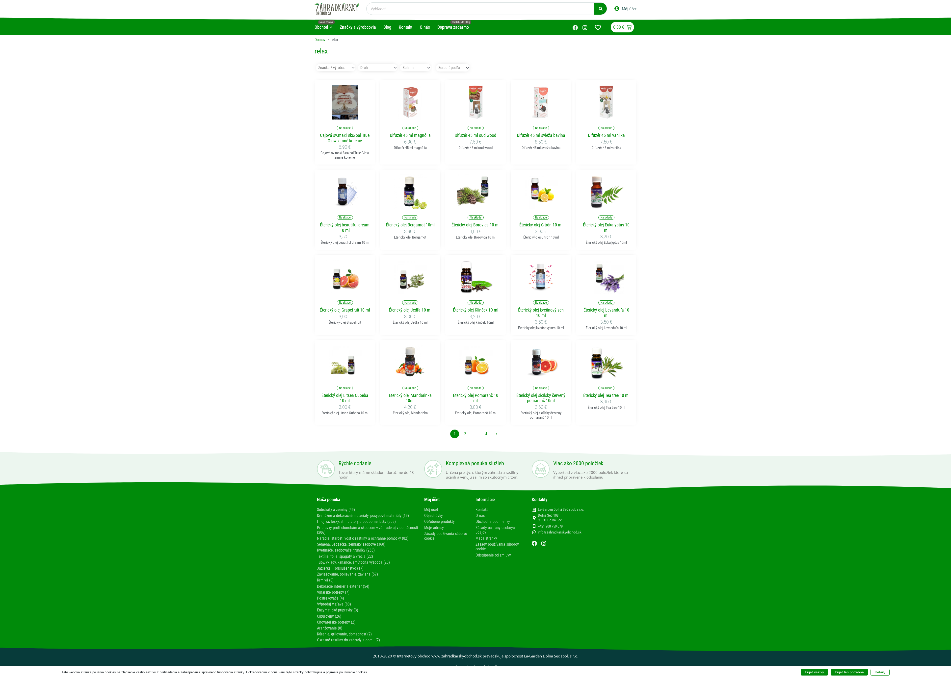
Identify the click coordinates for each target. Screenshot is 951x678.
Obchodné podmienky (493, 521)
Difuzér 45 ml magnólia (410, 135)
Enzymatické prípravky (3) (337, 610)
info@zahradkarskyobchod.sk (559, 532)
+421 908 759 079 (550, 526)
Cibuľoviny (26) (329, 616)
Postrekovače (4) (330, 598)
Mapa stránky (486, 538)
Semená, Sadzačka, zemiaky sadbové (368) (351, 544)
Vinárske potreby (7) (333, 592)
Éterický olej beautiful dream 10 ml (345, 227)
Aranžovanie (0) (329, 628)
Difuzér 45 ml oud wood (475, 135)
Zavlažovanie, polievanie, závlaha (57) (347, 574)
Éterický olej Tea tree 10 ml (606, 395)
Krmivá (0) (325, 580)
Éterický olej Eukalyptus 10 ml (606, 227)
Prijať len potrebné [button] (849, 672)
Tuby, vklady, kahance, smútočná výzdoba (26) (353, 562)
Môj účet (431, 509)
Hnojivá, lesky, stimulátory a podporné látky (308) (356, 521)
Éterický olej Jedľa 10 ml (410, 310)
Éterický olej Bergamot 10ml (410, 224)
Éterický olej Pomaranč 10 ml (475, 398)
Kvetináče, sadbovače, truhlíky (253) (346, 550)
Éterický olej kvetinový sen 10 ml (541, 312)
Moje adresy (434, 527)
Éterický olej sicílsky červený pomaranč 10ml (540, 398)
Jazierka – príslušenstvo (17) (340, 568)
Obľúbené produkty (439, 521)
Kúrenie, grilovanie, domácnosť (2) (344, 634)
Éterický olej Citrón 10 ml (540, 224)
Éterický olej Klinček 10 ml (475, 310)
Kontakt (482, 509)
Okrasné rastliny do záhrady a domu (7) (348, 640)
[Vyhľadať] (600, 9)
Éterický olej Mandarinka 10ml (410, 398)
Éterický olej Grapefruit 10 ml (345, 310)
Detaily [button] (880, 672)
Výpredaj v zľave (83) (334, 604)
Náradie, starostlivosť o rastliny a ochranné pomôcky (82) (362, 538)
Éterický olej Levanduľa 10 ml (606, 312)
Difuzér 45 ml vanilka (606, 135)
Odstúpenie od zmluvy (493, 555)
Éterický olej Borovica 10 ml (475, 224)
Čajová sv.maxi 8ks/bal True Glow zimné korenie (345, 138)
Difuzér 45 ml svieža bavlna (541, 135)
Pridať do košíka (345, 116)
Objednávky (433, 515)
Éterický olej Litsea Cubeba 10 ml (344, 398)
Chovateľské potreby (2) (336, 622)
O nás (480, 515)
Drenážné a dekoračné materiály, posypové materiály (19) (363, 515)
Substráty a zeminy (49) (336, 509)
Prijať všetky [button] (814, 672)
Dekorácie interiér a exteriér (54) (343, 586)
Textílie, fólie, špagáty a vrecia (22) (345, 556)
